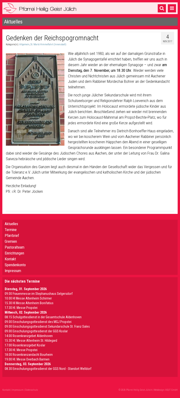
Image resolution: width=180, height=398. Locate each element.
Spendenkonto (15, 265)
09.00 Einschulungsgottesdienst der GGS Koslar (36, 331)
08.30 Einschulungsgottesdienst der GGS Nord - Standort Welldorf (48, 369)
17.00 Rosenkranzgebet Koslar (25, 345)
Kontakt (10, 259)
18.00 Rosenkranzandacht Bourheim (29, 354)
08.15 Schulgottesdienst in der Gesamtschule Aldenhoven (43, 317)
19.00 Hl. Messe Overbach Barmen (27, 359)
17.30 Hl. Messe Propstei (21, 308)
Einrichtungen (14, 253)
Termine (11, 229)
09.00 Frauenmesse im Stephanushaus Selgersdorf (39, 294)
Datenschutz (31, 389)
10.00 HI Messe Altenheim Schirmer (28, 298)
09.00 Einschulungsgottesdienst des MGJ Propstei (38, 322)
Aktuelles (11, 224)
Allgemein (24, 44)
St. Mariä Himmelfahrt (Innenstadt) (48, 44)
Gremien (11, 241)
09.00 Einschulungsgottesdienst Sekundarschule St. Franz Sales (47, 326)
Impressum (13, 271)
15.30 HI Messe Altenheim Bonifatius (29, 303)
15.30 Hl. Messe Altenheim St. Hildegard (31, 340)
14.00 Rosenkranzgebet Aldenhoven (29, 336)
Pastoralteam (14, 247)
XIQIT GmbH (171, 389)
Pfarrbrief (12, 235)
